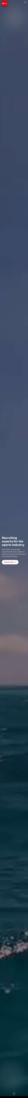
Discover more (9, 562)
